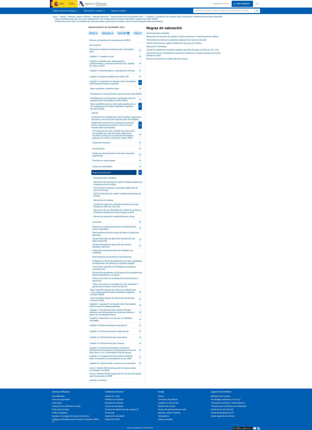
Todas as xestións (118, 11)
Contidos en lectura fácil (168, 403)
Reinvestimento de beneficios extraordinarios (111, 257)
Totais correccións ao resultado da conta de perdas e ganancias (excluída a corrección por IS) (115, 285)
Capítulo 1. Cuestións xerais (101, 56)
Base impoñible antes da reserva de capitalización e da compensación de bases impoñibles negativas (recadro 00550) (106, 19)
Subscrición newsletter (115, 416)
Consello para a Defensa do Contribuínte (228, 406)
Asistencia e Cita (112, 396)
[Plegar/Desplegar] (140, 50)
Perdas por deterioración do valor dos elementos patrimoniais (113, 154)
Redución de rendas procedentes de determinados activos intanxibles (114, 228)
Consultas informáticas (168, 399)
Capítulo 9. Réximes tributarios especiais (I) (108, 325)
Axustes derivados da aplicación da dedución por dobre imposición (113, 240)
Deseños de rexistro (166, 406)
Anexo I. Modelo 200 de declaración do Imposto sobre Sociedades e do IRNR (112, 369)
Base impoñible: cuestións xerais (104, 89)
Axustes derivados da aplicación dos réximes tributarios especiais (111, 246)
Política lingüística (60, 413)
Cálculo (94, 113)
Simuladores (163, 416)
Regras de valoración (101, 172)
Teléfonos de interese (114, 399)
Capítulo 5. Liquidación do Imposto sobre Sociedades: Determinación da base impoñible (184, 17)
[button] (258, 3)
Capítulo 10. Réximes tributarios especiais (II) (109, 331)
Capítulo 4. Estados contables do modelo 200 (109, 77)
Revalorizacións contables (104, 178)
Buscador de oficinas (114, 403)
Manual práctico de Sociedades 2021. (127, 17)
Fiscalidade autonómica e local (224, 399)
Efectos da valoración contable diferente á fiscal (114, 216)
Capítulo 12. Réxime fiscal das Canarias (106, 343)
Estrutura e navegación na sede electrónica (70, 416)
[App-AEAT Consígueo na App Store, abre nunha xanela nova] (248, 428)
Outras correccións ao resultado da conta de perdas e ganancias (115, 279)
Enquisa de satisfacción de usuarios (120, 409)
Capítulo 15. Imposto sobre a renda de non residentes (112, 363)
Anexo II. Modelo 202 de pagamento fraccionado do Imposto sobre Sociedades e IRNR (115, 375)
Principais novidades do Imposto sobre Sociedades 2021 (111, 50)
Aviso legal (57, 403)
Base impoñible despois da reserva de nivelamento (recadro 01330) (112, 299)
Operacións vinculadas (103, 200)
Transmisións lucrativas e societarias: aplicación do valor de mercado (115, 189)
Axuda (63, 17)
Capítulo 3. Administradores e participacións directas (112, 71)
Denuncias (109, 413)
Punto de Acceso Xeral (221, 409)
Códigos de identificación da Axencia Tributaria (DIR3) (75, 419)
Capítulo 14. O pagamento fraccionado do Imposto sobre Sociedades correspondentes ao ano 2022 (111, 357)
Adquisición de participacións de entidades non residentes (112, 251)
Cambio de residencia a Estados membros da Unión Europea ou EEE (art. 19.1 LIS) (115, 205)
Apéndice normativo (98, 380)
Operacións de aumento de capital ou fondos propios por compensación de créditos (117, 183)
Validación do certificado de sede (66, 406)
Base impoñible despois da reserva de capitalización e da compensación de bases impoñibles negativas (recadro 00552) (113, 292)
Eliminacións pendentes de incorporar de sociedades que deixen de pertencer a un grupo (117, 274)
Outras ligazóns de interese (223, 416)
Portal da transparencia (221, 413)
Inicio (55, 17)
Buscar (161, 396)
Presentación (95, 45)
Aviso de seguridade (61, 399)
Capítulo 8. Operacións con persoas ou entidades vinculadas (110, 319)
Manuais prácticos (101, 17)
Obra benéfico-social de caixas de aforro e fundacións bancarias (115, 234)
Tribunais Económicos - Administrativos (228, 403)
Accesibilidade (58, 396)
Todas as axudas (165, 419)
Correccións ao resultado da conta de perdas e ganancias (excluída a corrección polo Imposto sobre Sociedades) (116, 118)
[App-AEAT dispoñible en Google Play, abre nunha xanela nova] (238, 428)
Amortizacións (98, 149)
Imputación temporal (101, 143)
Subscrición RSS (112, 419)
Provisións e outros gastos (103, 161)
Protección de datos (60, 409)
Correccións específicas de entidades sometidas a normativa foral (114, 268)
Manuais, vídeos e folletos (79, 17)
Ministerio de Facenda (220, 396)
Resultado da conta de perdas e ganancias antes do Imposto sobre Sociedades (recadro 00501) (112, 99)
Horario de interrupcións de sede (172, 409)
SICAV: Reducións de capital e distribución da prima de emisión (117, 195)
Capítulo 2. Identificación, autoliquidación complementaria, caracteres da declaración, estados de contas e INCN (111, 63)
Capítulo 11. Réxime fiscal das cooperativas (108, 337)
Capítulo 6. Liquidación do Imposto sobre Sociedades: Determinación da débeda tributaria (112, 305)
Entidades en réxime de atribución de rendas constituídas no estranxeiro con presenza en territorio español (117, 262)
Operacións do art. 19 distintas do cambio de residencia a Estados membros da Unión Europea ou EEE (117, 211)
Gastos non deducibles (102, 167)
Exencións (97, 222)
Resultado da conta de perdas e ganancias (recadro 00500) (116, 94)
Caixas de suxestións (114, 406)
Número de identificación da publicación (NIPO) (110, 40)
